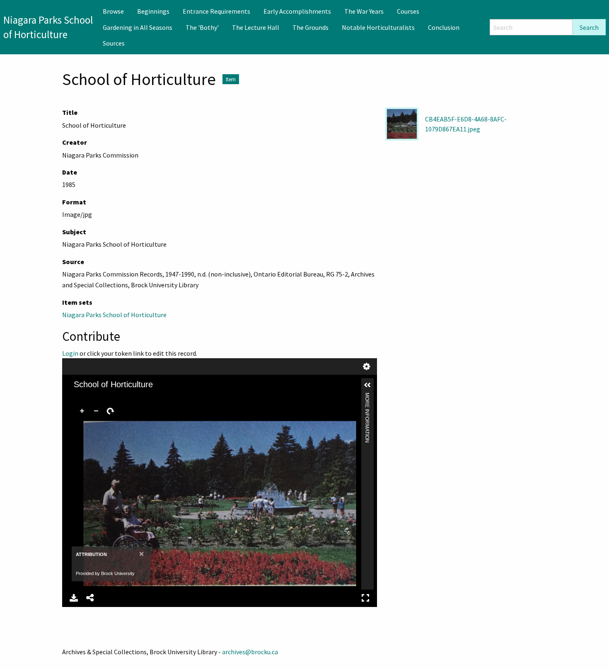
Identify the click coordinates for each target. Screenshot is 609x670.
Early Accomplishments (297, 11)
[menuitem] (113, 11)
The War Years (364, 11)
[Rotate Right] (110, 411)
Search (589, 27)
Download (73, 598)
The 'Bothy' (202, 27)
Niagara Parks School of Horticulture (114, 315)
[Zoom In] (82, 411)
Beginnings (153, 11)
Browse (113, 11)
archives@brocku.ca (250, 652)
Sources (114, 43)
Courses (408, 11)
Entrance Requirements (216, 11)
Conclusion (443, 27)
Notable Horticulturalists (378, 27)
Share (90, 598)
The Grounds (310, 27)
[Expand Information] (367, 385)
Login (70, 353)
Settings (367, 366)
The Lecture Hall (255, 27)
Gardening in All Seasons (137, 27)
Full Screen (365, 598)
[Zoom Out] (96, 411)
